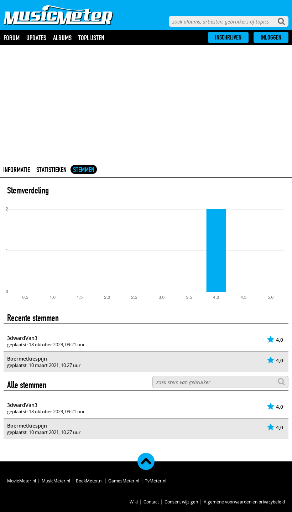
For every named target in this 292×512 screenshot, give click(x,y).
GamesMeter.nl (123, 480)
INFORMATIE (16, 169)
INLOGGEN (271, 37)
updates (36, 37)
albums (62, 37)
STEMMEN (83, 169)
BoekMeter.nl (89, 480)
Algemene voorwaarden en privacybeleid (244, 502)
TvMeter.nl (155, 480)
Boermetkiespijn (27, 358)
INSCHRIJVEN (228, 37)
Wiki (134, 502)
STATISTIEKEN (51, 169)
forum (12, 37)
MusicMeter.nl (56, 480)
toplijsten (91, 37)
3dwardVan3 (22, 338)
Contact (151, 502)
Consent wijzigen (181, 502)
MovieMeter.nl (21, 480)
